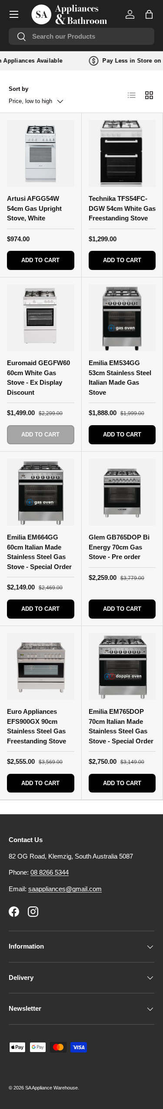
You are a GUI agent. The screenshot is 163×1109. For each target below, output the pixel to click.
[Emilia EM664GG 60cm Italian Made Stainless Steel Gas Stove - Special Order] (40, 492)
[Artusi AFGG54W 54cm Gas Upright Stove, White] (40, 153)
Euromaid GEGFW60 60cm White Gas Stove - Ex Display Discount (38, 377)
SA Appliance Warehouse (51, 1087)
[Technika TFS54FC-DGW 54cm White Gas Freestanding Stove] (122, 153)
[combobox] (81, 36)
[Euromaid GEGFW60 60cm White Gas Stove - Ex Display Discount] (40, 318)
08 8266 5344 (49, 872)
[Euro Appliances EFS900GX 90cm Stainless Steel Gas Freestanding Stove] (40, 666)
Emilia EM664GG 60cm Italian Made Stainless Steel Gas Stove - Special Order (39, 551)
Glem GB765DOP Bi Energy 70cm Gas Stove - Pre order (119, 546)
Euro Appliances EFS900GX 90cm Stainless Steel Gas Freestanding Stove (36, 726)
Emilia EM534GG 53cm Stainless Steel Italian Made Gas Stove (120, 377)
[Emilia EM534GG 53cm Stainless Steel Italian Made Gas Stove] (122, 318)
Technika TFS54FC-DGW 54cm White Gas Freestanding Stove (122, 208)
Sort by (18, 89)
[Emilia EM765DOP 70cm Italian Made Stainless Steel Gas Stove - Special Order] (122, 666)
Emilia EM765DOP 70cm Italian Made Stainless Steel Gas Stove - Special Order (121, 726)
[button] (149, 14)
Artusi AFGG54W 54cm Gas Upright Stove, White (34, 208)
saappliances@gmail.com (65, 889)
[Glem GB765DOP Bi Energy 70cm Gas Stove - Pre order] (122, 492)
